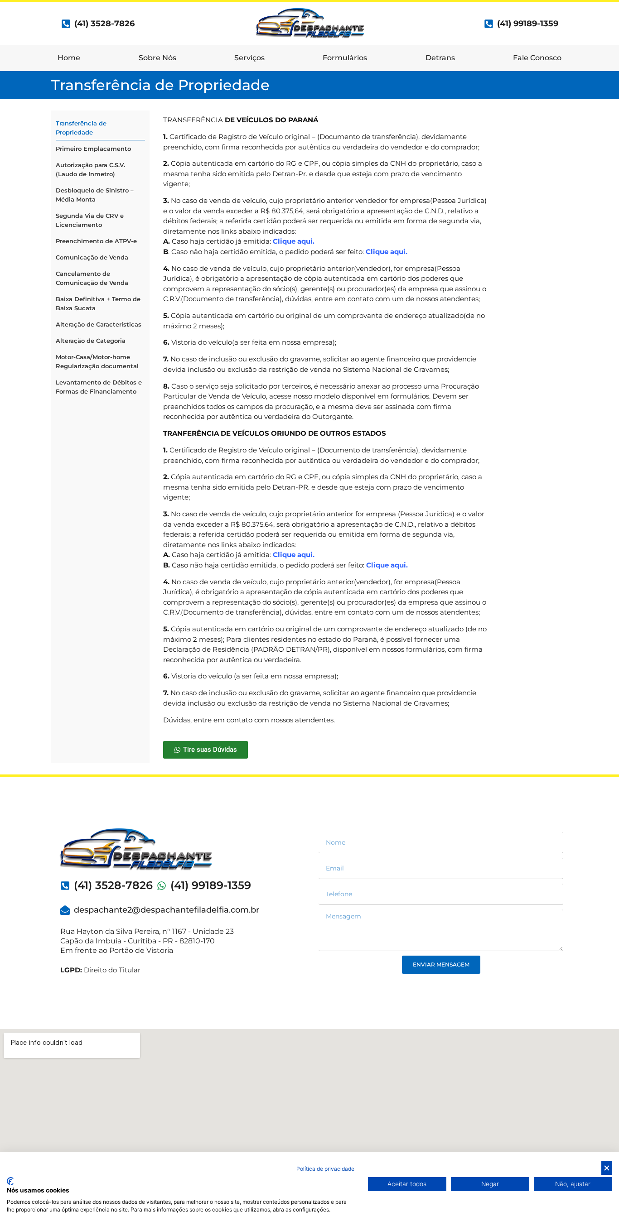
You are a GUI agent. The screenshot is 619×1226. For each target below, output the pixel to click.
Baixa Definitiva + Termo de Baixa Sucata (98, 303)
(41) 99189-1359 (527, 24)
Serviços (249, 57)
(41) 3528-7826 (113, 885)
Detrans (440, 57)
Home (69, 57)
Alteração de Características (98, 324)
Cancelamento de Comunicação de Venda (92, 278)
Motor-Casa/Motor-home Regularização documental (97, 361)
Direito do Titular (100, 970)
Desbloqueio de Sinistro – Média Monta (95, 195)
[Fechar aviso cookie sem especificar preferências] (606, 1168)
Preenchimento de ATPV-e (96, 241)
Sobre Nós (157, 57)
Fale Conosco (537, 57)
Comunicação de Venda (92, 257)
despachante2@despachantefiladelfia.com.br (166, 910)
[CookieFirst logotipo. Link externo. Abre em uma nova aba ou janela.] (10, 1181)
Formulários (345, 57)
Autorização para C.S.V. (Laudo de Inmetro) (90, 169)
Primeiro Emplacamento (93, 148)
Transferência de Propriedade (81, 128)
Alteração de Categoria (91, 340)
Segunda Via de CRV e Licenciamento (90, 220)
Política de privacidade (325, 1168)
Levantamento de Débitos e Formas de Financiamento (99, 387)
